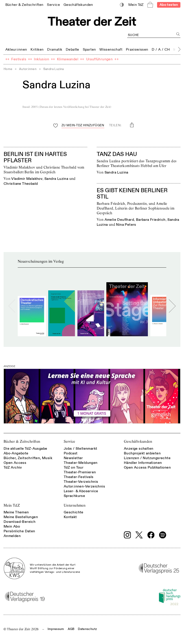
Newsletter (73, 458)
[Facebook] (151, 535)
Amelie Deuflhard (119, 219)
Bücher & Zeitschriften (22, 441)
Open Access (15, 462)
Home (8, 69)
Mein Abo (12, 526)
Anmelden (12, 536)
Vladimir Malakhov (26, 178)
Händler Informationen (143, 462)
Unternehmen (74, 505)
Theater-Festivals (79, 477)
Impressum (56, 629)
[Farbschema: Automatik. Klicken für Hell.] (121, 4)
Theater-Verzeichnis (81, 481)
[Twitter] (139, 534)
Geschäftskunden (138, 441)
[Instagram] (127, 535)
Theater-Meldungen (81, 462)
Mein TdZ (12, 505)
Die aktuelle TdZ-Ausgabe (25, 448)
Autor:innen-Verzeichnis (84, 486)
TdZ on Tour (73, 467)
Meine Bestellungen (21, 517)
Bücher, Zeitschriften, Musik (28, 458)
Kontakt (70, 517)
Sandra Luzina (56, 178)
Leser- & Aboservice (81, 491)
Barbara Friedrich (151, 219)
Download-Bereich (19, 521)
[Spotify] (162, 535)
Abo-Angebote (16, 453)
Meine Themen (16, 512)
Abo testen (169, 4)
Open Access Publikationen (147, 467)
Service (69, 441)
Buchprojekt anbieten (142, 453)
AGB (71, 629)
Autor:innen (28, 69)
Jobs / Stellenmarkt (80, 448)
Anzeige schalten (138, 448)
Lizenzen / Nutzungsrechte (147, 458)
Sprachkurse (74, 496)
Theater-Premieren (80, 472)
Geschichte (73, 512)
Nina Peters (126, 224)
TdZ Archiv (13, 467)
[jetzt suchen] (178, 34)
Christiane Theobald (21, 183)
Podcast (71, 453)
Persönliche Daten (19, 531)
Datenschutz (87, 629)
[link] (24, 4)
